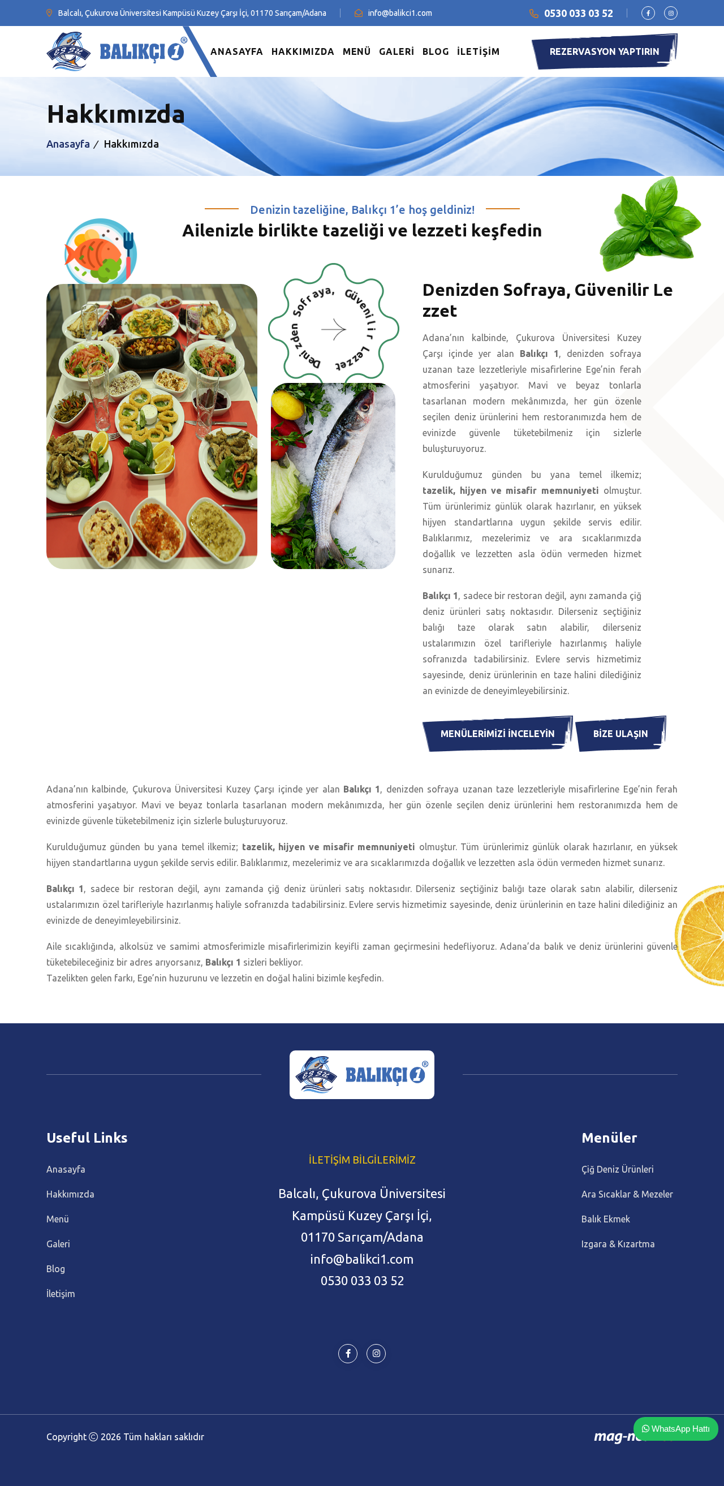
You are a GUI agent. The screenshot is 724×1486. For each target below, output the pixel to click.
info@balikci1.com (400, 13)
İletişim (60, 1294)
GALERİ (397, 51)
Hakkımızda (70, 1194)
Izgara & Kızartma (618, 1244)
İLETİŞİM (478, 51)
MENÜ (357, 51)
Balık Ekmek (605, 1219)
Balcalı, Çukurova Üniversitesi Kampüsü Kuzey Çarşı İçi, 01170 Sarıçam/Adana (192, 13)
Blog (55, 1269)
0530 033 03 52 (578, 13)
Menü (57, 1219)
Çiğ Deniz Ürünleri (617, 1169)
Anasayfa (68, 143)
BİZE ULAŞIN (620, 734)
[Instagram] (671, 13)
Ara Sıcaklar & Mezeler (627, 1194)
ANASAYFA (237, 51)
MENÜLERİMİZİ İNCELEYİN (498, 734)
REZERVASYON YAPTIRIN (605, 51)
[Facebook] (648, 13)
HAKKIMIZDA (303, 51)
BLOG (436, 51)
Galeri (58, 1244)
